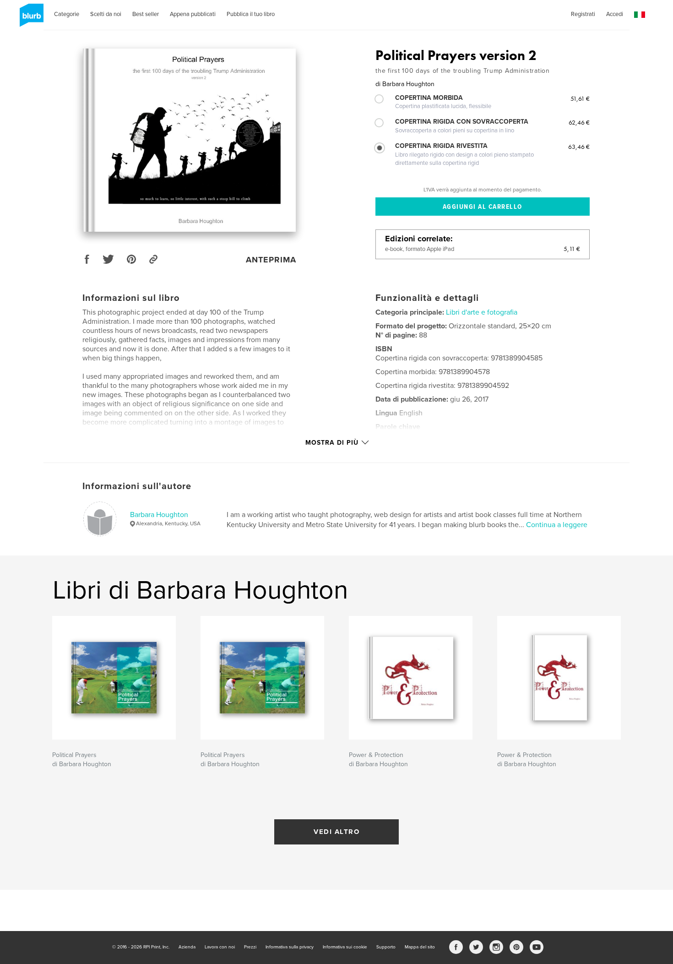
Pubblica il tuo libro (251, 14)
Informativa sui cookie (345, 947)
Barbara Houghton (159, 514)
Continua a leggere (556, 524)
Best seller (145, 14)
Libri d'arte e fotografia (481, 312)
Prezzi (250, 947)
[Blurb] (30, 19)
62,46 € (579, 122)
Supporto (386, 947)
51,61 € (580, 98)
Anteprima (271, 260)
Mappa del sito (420, 947)
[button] (639, 15)
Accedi (614, 14)
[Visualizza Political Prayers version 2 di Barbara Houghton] (189, 140)
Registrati (583, 14)
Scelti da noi (105, 14)
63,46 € (579, 146)
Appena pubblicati (193, 14)
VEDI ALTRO (336, 832)
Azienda (187, 947)
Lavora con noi (220, 947)
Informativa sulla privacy (290, 947)
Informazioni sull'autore (136, 486)
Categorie (66, 14)
